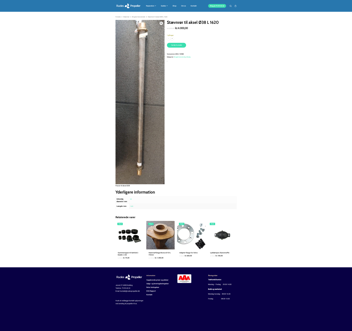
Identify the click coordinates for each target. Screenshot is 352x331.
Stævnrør (126, 17)
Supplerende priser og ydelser (157, 280)
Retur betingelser (152, 287)
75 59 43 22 (126, 288)
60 (131, 199)
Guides (163, 6)
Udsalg (188, 57)
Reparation (150, 6)
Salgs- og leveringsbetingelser (157, 284)
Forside (118, 17)
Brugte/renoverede (138, 17)
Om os (183, 6)
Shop (174, 6)
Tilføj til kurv (176, 45)
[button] (161, 23)
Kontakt (194, 6)
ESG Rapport (151, 291)
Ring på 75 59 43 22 (217, 6)
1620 (131, 206)
